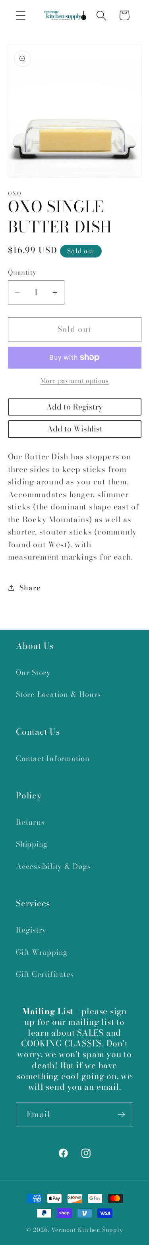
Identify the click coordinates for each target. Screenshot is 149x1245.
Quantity (22, 272)
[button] (20, 15)
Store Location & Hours (58, 694)
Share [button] (30, 587)
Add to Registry (74, 407)
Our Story (33, 672)
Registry (31, 930)
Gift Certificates (45, 974)
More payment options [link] (75, 381)
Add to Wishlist (75, 429)
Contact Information (53, 758)
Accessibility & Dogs (53, 866)
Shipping (32, 844)
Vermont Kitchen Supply (87, 1229)
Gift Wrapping (42, 952)
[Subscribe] (121, 1115)
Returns (30, 822)
